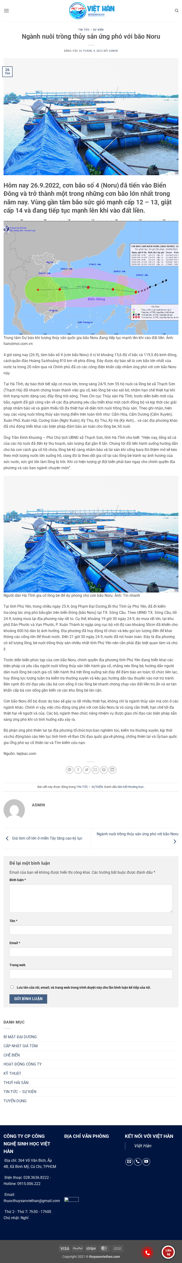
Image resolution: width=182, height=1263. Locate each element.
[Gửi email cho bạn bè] (95, 770)
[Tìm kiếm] (176, 10)
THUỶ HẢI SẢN (16, 1082)
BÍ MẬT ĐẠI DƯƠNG (20, 1037)
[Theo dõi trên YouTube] (146, 1162)
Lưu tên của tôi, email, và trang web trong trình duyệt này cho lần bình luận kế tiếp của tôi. (84, 988)
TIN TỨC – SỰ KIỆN (91, 29)
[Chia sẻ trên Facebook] (78, 770)
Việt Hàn (142, 1145)
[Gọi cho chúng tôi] (138, 1162)
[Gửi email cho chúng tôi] (129, 1162)
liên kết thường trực (131, 787)
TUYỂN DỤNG (15, 1101)
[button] (6, 10)
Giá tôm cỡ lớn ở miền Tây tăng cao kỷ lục (46, 838)
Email (14, 943)
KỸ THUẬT (12, 1073)
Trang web (17, 965)
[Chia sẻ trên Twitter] (87, 770)
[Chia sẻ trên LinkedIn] (112, 770)
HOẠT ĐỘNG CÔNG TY (23, 1064)
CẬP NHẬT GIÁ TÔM (21, 1046)
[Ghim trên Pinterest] (104, 770)
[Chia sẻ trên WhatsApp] (69, 770)
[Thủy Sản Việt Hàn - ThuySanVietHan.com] (91, 10)
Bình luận (17, 880)
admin (113, 50)
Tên (13, 921)
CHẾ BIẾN (12, 1055)
